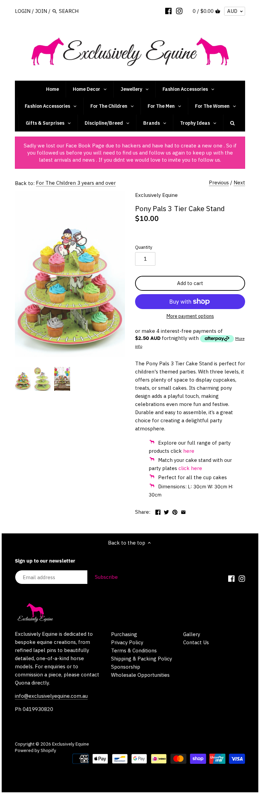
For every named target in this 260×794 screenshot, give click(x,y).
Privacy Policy (127, 642)
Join (41, 11)
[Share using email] (183, 511)
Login (22, 11)
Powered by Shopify (35, 750)
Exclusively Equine (156, 195)
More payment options (190, 316)
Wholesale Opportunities (140, 675)
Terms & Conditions (134, 650)
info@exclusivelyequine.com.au (51, 696)
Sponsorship (125, 667)
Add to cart (190, 283)
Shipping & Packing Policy (141, 658)
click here (190, 468)
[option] (23, 379)
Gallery (191, 634)
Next (239, 182)
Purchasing (124, 634)
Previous (219, 182)
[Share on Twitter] (166, 511)
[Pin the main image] (174, 511)
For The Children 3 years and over (76, 183)
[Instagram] (179, 10)
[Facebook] (168, 10)
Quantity (143, 247)
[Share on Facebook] (157, 511)
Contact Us (196, 642)
